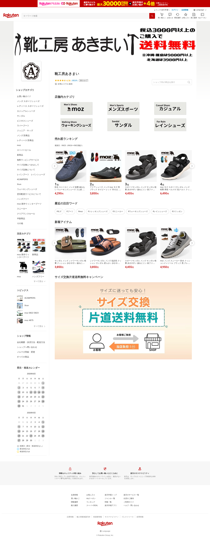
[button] (200, 10)
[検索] (152, 16)
